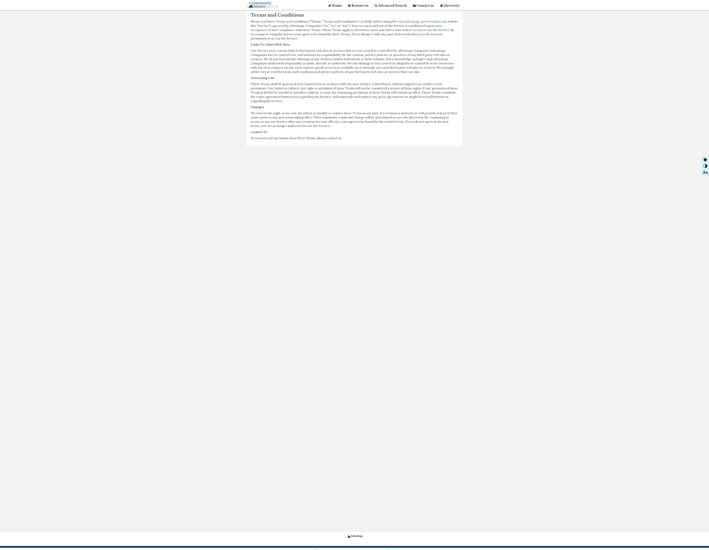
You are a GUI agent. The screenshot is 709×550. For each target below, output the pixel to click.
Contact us (425, 5)
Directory (451, 5)
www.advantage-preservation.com (422, 21)
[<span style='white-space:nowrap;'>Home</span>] (269, 4)
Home (336, 5)
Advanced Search (392, 5)
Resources (359, 5)
